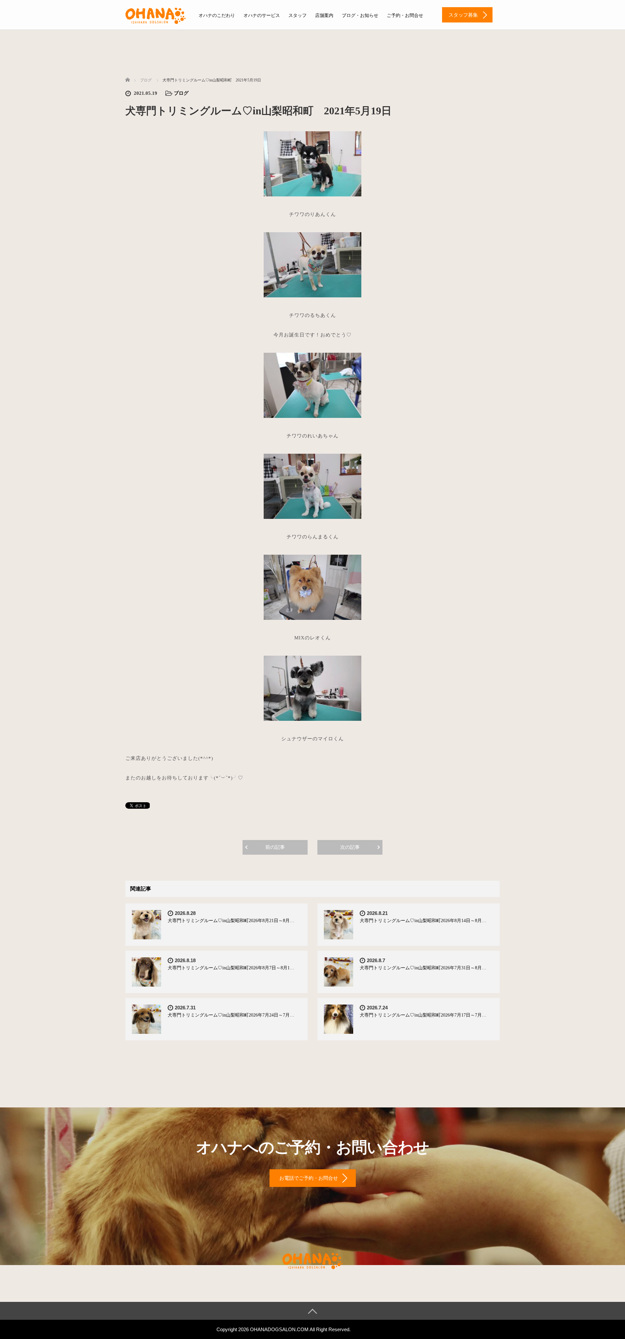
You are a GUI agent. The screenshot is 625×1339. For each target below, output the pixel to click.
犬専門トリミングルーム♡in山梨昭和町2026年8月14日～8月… (423, 920)
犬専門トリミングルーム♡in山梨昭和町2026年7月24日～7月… (231, 1015)
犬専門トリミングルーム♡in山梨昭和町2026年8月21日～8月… (231, 920)
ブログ (181, 93)
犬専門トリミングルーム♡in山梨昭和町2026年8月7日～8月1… (231, 967)
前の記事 (275, 847)
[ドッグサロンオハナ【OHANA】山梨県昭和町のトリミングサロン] (155, 14)
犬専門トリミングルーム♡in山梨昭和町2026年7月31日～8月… (423, 967)
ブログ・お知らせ (360, 15)
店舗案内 (324, 15)
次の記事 (350, 847)
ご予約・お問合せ (405, 15)
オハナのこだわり (217, 15)
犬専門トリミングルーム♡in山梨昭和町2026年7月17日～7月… (423, 1015)
